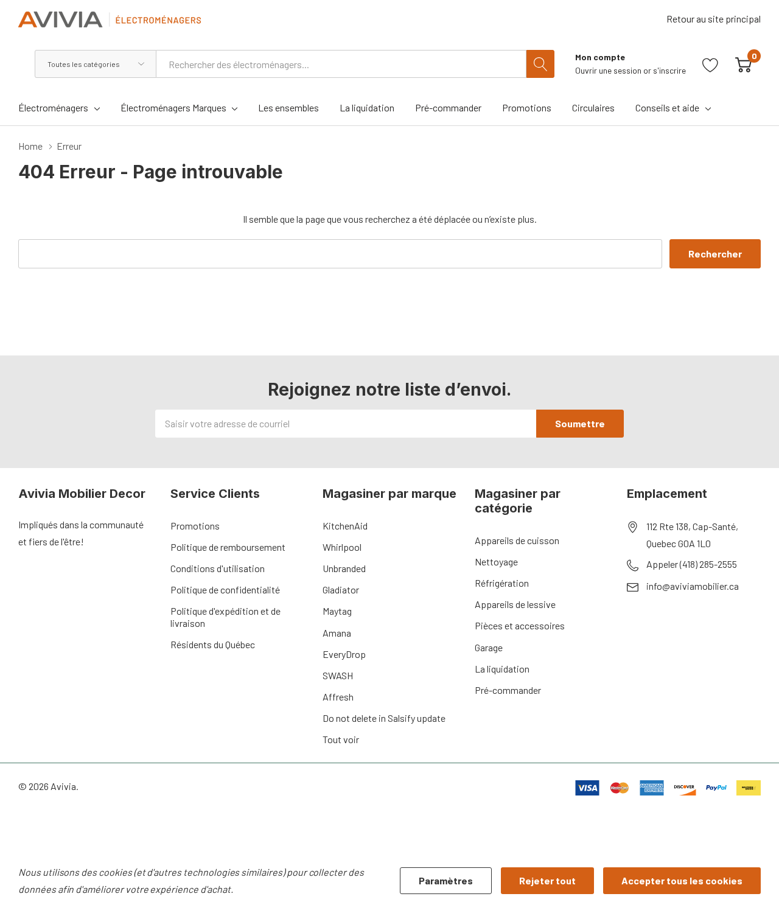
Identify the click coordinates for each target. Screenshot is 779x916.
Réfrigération (502, 583)
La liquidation (502, 668)
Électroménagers (53, 107)
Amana (337, 632)
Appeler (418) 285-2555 (691, 564)
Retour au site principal (713, 18)
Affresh (338, 696)
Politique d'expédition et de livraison (225, 616)
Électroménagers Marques (173, 107)
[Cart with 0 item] (743, 63)
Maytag (337, 611)
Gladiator (341, 589)
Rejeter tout (547, 880)
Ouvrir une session (609, 70)
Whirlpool (342, 547)
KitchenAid (345, 525)
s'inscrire (669, 70)
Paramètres (446, 880)
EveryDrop (344, 654)
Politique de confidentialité (225, 589)
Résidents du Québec (212, 644)
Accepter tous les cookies (681, 880)
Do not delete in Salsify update (384, 718)
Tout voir (341, 739)
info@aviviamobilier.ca (692, 586)
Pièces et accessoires (520, 625)
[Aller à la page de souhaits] (710, 63)
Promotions (195, 525)
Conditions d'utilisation (217, 568)
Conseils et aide (667, 107)
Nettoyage (496, 561)
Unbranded (344, 568)
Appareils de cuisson (517, 540)
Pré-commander (508, 690)
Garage (489, 647)
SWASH (338, 675)
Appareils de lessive (515, 604)
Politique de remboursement (227, 547)
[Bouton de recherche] (540, 64)
